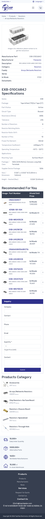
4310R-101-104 (15, 210)
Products (12, 16)
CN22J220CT (15, 200)
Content (7, 357)
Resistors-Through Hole (19, 427)
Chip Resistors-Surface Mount (21, 400)
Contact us (22, 496)
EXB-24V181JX (15, 229)
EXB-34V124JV (16, 269)
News (23, 485)
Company (7, 307)
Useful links (5, 1)
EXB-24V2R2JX (16, 239)
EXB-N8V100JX (16, 289)
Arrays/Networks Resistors (14, 18)
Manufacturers (22, 482)
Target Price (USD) (10, 349)
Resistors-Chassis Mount (19, 409)
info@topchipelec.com (23, 503)
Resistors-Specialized (18, 418)
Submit (22, 370)
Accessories (14, 383)
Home (4, 16)
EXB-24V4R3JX (16, 259)
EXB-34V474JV (16, 279)
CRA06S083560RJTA (18, 249)
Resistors (21, 16)
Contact (7, 316)
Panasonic (37, 60)
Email (6, 333)
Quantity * (8, 342)
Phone (6, 324)
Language (38, 1)
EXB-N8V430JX (16, 220)
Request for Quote (23, 493)
